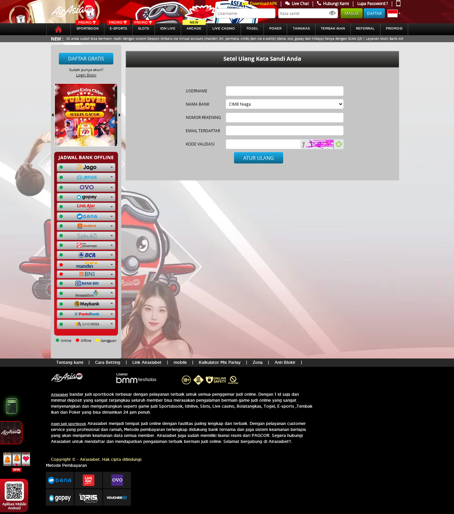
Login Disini (86, 74)
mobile (180, 362)
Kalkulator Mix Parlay (220, 362)
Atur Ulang (258, 157)
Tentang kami (69, 362)
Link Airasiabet (147, 362)
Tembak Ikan (333, 28)
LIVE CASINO (223, 28)
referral (365, 28)
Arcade (193, 26)
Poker (275, 28)
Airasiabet (59, 394)
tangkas (301, 28)
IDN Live (167, 28)
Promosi (394, 28)
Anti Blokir (285, 362)
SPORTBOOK (87, 26)
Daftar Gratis (86, 58)
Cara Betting (107, 362)
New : (57, 39)
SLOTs (141, 26)
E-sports (118, 26)
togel (252, 28)
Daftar (374, 13)
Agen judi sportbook (68, 424)
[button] (394, 13)
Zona (258, 362)
